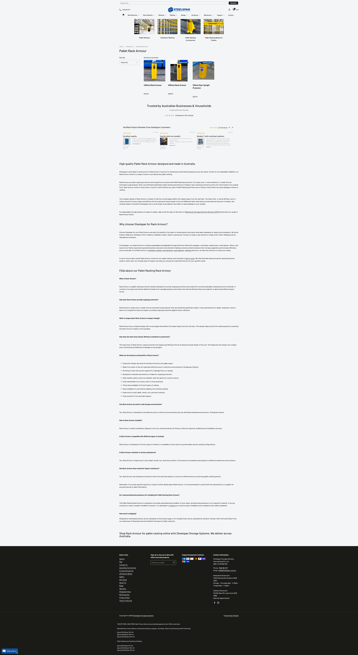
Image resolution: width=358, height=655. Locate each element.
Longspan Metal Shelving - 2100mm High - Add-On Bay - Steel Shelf (163, 148)
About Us (122, 583)
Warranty (122, 589)
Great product (129, 136)
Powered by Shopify (231, 616)
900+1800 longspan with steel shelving (175, 136)
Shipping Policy (125, 592)
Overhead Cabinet (125, 147)
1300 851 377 (223, 568)
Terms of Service (125, 601)
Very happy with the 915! (207, 136)
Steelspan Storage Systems (143, 616)
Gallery (121, 577)
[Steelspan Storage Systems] (179, 10)
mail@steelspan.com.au (227, 570)
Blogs (121, 586)
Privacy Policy (124, 598)
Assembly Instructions (127, 568)
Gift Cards (123, 580)
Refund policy (124, 595)
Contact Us (123, 565)
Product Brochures (126, 571)
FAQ (120, 562)
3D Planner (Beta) (125, 574)
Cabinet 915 (199, 146)
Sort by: (122, 58)
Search (233, 3)
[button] (235, 10)
